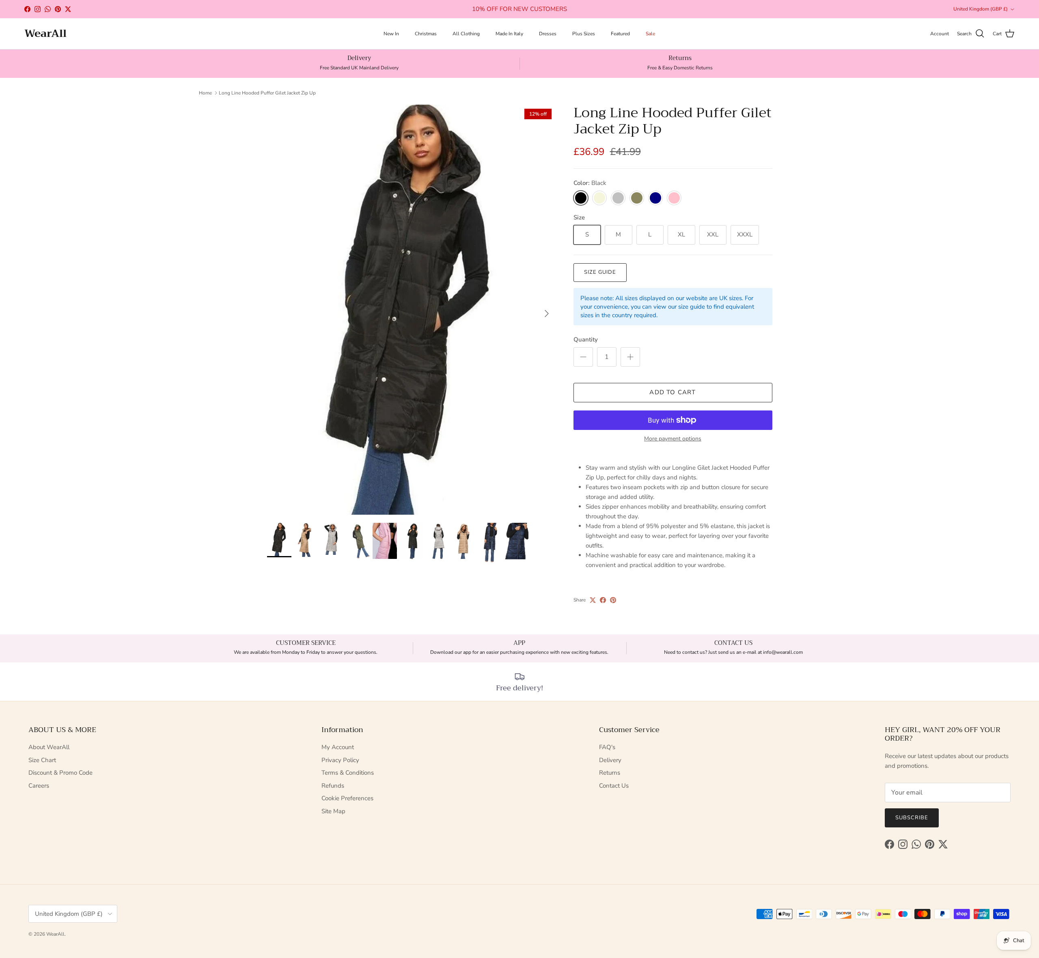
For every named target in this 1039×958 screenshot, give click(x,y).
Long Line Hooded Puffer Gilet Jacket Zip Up (267, 93)
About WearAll (48, 747)
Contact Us (614, 786)
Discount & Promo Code (60, 773)
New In (391, 33)
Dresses (547, 33)
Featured (620, 33)
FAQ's (607, 747)
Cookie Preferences (347, 798)
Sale (650, 33)
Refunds (332, 786)
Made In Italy (509, 33)
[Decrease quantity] (583, 357)
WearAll (55, 934)
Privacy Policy (340, 760)
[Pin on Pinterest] (613, 600)
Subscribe (911, 817)
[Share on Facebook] (603, 600)
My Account (337, 747)
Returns (609, 773)
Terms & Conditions (347, 773)
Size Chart (42, 760)
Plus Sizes (583, 33)
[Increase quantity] (630, 357)
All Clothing (466, 33)
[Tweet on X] (593, 600)
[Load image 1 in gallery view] (411, 310)
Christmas (426, 33)
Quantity (585, 339)
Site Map (333, 811)
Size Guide (600, 272)
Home (205, 93)
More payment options (672, 439)
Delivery (610, 760)
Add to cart (672, 392)
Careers (38, 786)
